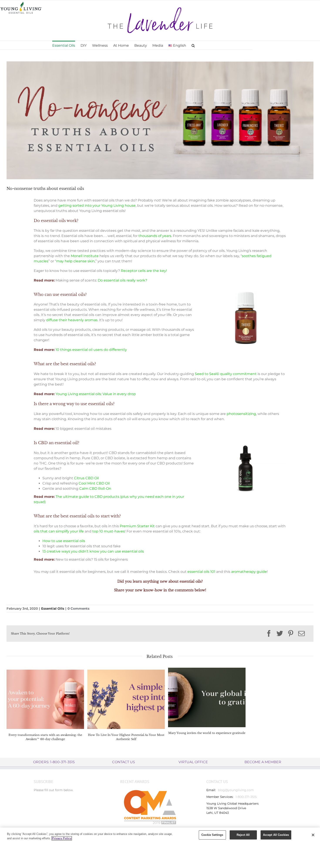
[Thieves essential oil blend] (246, 293)
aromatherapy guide (249, 572)
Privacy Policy (61, 838)
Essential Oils (52, 608)
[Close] (313, 835)
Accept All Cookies (276, 834)
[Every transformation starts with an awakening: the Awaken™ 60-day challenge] (45, 699)
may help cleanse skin (75, 261)
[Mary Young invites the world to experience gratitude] (207, 697)
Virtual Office (193, 762)
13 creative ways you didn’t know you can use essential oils (93, 551)
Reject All (243, 834)
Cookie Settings (212, 834)
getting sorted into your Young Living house (97, 205)
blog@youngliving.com (236, 790)
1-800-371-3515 (246, 797)
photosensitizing (241, 414)
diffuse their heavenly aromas (72, 320)
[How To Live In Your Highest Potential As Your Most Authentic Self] (126, 699)
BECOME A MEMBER (262, 762)
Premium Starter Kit (137, 526)
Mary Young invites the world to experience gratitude (206, 733)
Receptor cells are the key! (144, 271)
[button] (193, 45)
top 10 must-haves (108, 531)
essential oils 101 (201, 572)
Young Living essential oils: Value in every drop (96, 394)
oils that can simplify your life (59, 531)
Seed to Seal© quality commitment (226, 374)
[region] (160, 835)
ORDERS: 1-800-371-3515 (54, 762)
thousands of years (154, 236)
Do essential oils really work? (122, 280)
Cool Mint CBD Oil (94, 483)
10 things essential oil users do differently (91, 350)
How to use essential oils (63, 541)
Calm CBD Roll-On (95, 488)
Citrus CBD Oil (86, 478)
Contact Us (123, 762)
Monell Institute (85, 256)
